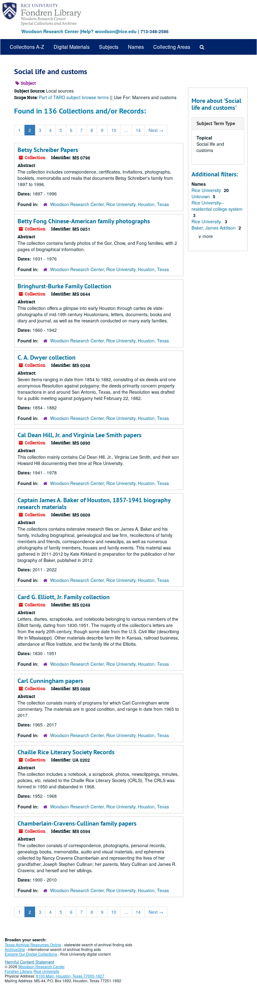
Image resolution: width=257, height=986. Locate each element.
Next (156, 130)
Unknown (201, 196)
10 (113, 130)
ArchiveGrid (15, 949)
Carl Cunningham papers (50, 681)
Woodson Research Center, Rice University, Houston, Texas (109, 204)
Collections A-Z (27, 46)
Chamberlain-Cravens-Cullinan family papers (77, 823)
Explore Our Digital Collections (31, 954)
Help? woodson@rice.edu (109, 31)
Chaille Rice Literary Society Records (66, 752)
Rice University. (207, 221)
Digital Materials (72, 46)
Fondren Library (18, 971)
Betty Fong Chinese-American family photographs (84, 221)
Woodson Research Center (50, 31)
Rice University (206, 190)
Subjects (108, 46)
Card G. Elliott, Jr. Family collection (64, 597)
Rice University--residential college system (217, 206)
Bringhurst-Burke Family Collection (64, 286)
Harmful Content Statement (29, 962)
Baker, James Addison (214, 228)
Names (136, 46)
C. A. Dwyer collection (47, 357)
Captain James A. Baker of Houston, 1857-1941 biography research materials (94, 503)
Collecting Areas (171, 46)
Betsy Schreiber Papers (48, 150)
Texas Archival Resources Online (33, 944)
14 (138, 130)
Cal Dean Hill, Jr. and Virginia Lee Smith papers (79, 435)
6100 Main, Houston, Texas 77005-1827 (70, 975)
